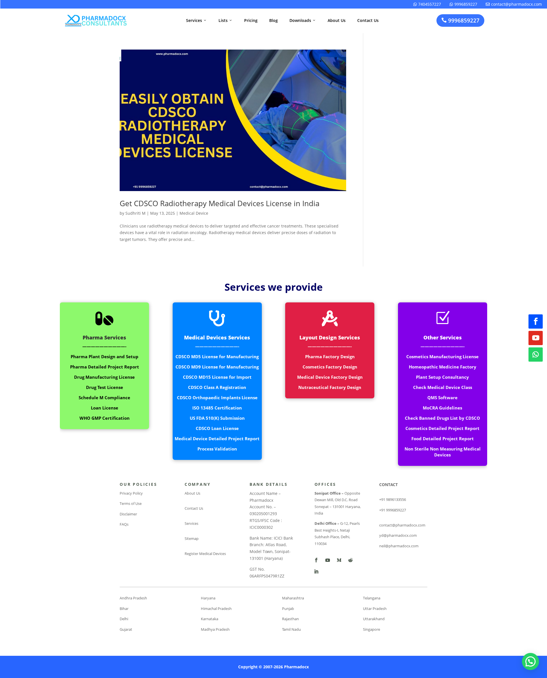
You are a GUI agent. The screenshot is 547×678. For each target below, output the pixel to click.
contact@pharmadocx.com (514, 4)
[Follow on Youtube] (535, 338)
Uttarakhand (374, 618)
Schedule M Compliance (104, 397)
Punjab (288, 608)
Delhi (124, 618)
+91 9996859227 (392, 510)
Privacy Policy (131, 493)
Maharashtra (293, 598)
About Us (337, 20)
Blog (273, 20)
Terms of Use (131, 503)
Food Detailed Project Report (442, 438)
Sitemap (192, 538)
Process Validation (217, 449)
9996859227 (463, 4)
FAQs (124, 524)
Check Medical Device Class (442, 387)
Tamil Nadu (291, 629)
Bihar (124, 608)
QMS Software (442, 397)
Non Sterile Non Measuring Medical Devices (443, 452)
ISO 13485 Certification (217, 408)
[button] (530, 661)
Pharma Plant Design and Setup (104, 356)
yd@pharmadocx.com (398, 535)
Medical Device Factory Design (330, 377)
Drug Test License (104, 387)
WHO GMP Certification (104, 418)
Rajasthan (290, 618)
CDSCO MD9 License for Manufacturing (217, 367)
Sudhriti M (135, 213)
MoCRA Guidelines (442, 408)
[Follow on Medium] (339, 560)
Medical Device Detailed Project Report (217, 438)
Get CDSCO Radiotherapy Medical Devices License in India (219, 203)
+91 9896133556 (392, 499)
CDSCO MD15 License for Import (217, 377)
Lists (225, 20)
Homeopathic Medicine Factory (442, 367)
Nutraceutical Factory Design (329, 387)
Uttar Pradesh (375, 608)
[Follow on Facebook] (535, 321)
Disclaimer (128, 514)
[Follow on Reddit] (350, 560)
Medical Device (193, 213)
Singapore (371, 629)
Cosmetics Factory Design (330, 367)
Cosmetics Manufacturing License (442, 356)
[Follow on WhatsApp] (535, 354)
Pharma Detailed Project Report (104, 367)
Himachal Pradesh (216, 608)
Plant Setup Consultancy (442, 377)
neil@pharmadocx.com (399, 545)
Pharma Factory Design (330, 356)
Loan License (104, 408)
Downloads (302, 20)
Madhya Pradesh (215, 629)
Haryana (208, 598)
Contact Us (368, 20)
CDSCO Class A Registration (217, 387)
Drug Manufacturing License (104, 377)
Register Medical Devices (205, 553)
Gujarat (126, 629)
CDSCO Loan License (217, 428)
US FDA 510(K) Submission (217, 418)
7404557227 (427, 4)
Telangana (371, 598)
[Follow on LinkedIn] (316, 571)
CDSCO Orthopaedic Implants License (217, 397)
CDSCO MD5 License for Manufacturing (217, 356)
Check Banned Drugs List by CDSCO (442, 418)
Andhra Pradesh (133, 598)
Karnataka (209, 618)
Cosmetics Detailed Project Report (442, 428)
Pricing (251, 20)
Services (196, 20)
